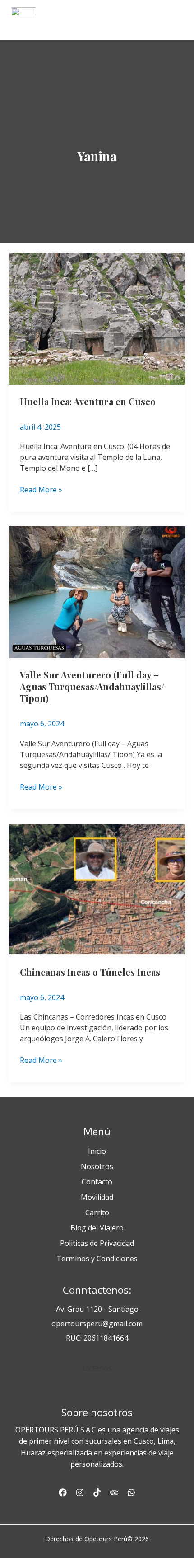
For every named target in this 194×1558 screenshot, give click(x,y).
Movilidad (97, 1197)
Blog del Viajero (97, 1228)
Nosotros (97, 1166)
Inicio (97, 1151)
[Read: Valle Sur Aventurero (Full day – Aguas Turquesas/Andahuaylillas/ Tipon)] (97, 591)
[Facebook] (63, 1492)
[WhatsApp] (131, 1492)
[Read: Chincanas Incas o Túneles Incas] (97, 889)
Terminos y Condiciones (97, 1258)
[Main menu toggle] (173, 20)
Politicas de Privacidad (97, 1243)
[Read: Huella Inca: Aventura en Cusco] (97, 318)
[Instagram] (80, 1492)
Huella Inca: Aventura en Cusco (88, 401)
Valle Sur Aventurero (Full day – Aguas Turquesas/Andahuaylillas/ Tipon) (92, 686)
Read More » (41, 489)
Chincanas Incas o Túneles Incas (90, 972)
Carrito (97, 1212)
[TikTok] (97, 1492)
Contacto (97, 1182)
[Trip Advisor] (114, 1492)
